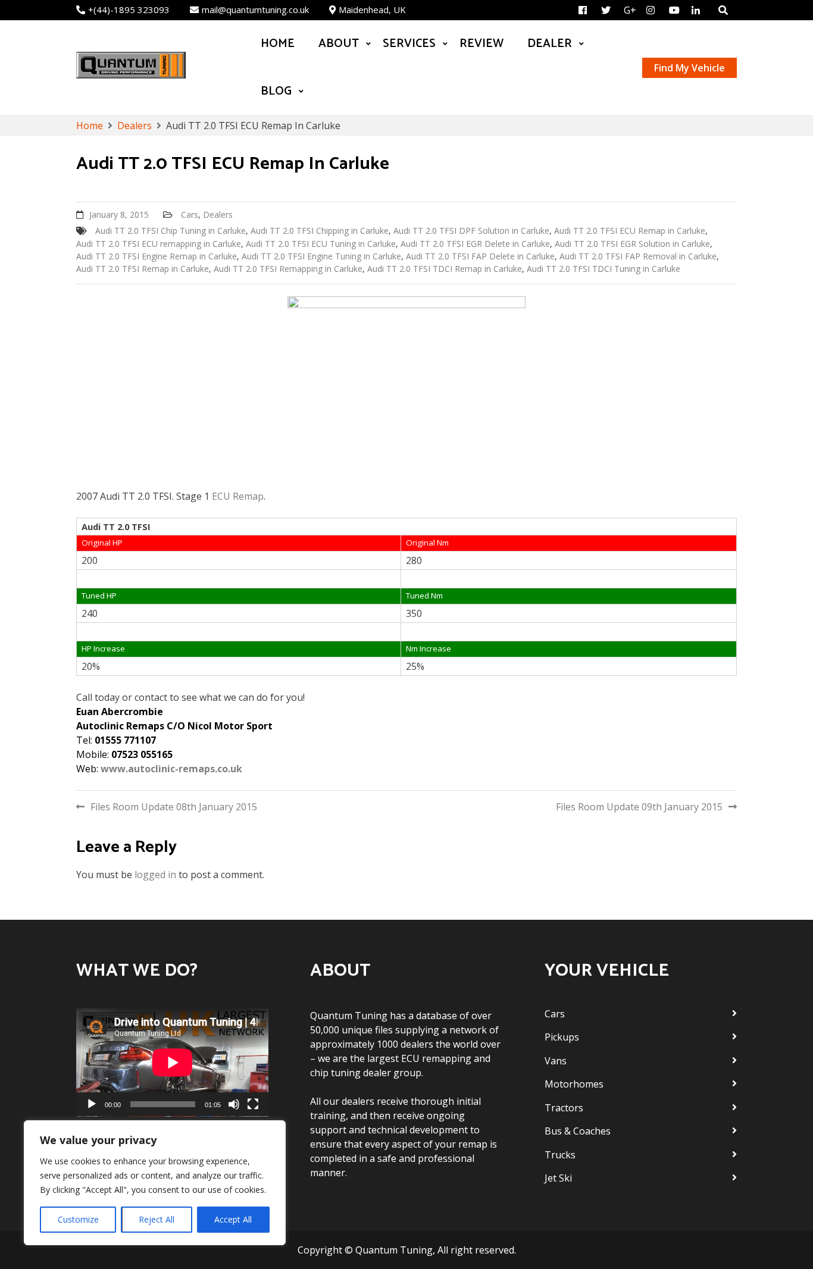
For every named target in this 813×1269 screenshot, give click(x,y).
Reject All (156, 1219)
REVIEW (481, 44)
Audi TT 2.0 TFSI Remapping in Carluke (288, 268)
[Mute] (234, 1104)
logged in (155, 874)
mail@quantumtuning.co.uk (255, 9)
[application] (172, 1062)
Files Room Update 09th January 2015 (639, 806)
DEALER (549, 44)
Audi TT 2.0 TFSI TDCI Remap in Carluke (444, 268)
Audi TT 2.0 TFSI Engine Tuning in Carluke (321, 256)
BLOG (276, 91)
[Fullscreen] (253, 1104)
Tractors (564, 1107)
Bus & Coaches (578, 1131)
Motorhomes (574, 1084)
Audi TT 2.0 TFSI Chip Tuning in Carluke (170, 230)
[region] (155, 1182)
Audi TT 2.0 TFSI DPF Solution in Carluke (471, 230)
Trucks (560, 1154)
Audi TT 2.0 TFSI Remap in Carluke (142, 268)
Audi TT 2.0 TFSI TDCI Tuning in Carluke (603, 268)
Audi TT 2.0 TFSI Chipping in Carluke (320, 230)
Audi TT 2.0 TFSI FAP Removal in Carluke (638, 256)
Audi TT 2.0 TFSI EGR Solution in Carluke (632, 243)
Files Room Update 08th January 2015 (173, 806)
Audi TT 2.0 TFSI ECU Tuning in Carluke (321, 243)
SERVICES (409, 44)
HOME (278, 44)
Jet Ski (558, 1178)
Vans (556, 1060)
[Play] (92, 1104)
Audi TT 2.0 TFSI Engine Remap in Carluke (156, 256)
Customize (78, 1219)
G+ (630, 10)
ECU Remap (238, 496)
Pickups (562, 1037)
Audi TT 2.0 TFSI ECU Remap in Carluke (629, 230)
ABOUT (338, 44)
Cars (189, 214)
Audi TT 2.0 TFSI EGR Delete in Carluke (475, 243)
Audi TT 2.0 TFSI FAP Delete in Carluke (480, 256)
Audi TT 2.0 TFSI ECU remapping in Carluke (158, 243)
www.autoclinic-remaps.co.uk (171, 768)
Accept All (233, 1219)
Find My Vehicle (689, 67)
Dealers (218, 214)
